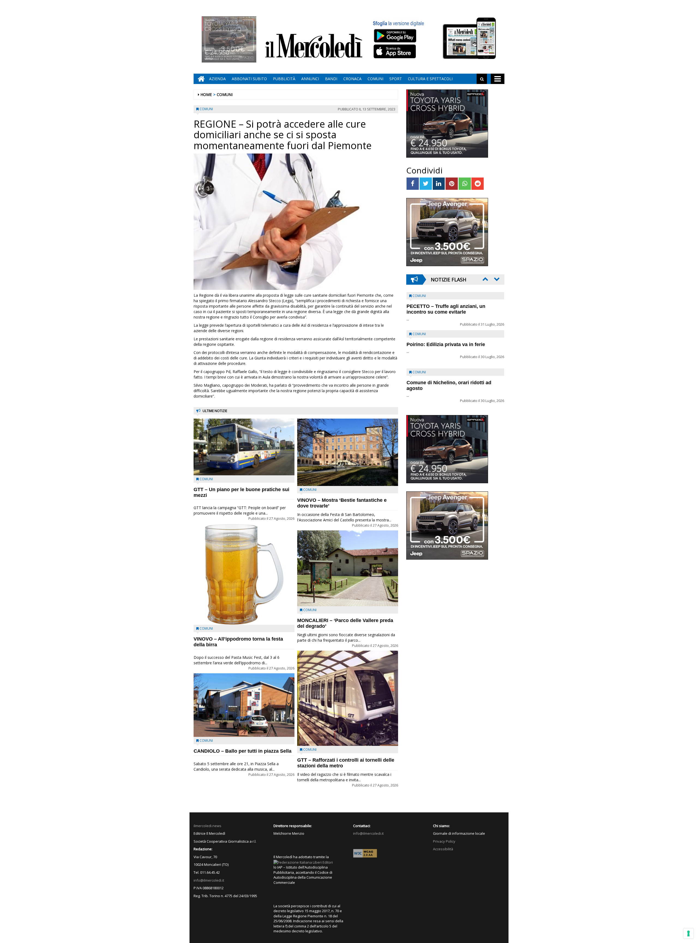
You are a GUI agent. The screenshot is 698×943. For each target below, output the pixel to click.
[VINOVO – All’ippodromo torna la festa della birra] (244, 574)
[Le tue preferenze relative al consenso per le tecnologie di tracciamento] (688, 933)
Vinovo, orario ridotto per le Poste (446, 306)
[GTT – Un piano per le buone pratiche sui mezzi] (244, 447)
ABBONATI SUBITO (249, 78)
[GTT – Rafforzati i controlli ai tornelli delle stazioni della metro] (347, 698)
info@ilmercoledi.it (209, 880)
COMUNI (375, 78)
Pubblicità (284, 78)
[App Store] (395, 51)
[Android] (395, 35)
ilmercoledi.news (207, 825)
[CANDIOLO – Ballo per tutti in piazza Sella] (244, 705)
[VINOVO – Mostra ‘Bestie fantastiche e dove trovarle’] (347, 452)
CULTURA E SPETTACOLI (430, 78)
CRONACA (352, 78)
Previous (484, 279)
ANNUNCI (310, 78)
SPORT (395, 78)
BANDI (331, 78)
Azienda (217, 78)
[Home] (200, 79)
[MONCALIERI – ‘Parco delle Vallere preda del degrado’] (347, 568)
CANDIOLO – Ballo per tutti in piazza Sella (242, 751)
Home (206, 94)
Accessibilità (443, 848)
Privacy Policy (444, 841)
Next (496, 279)
